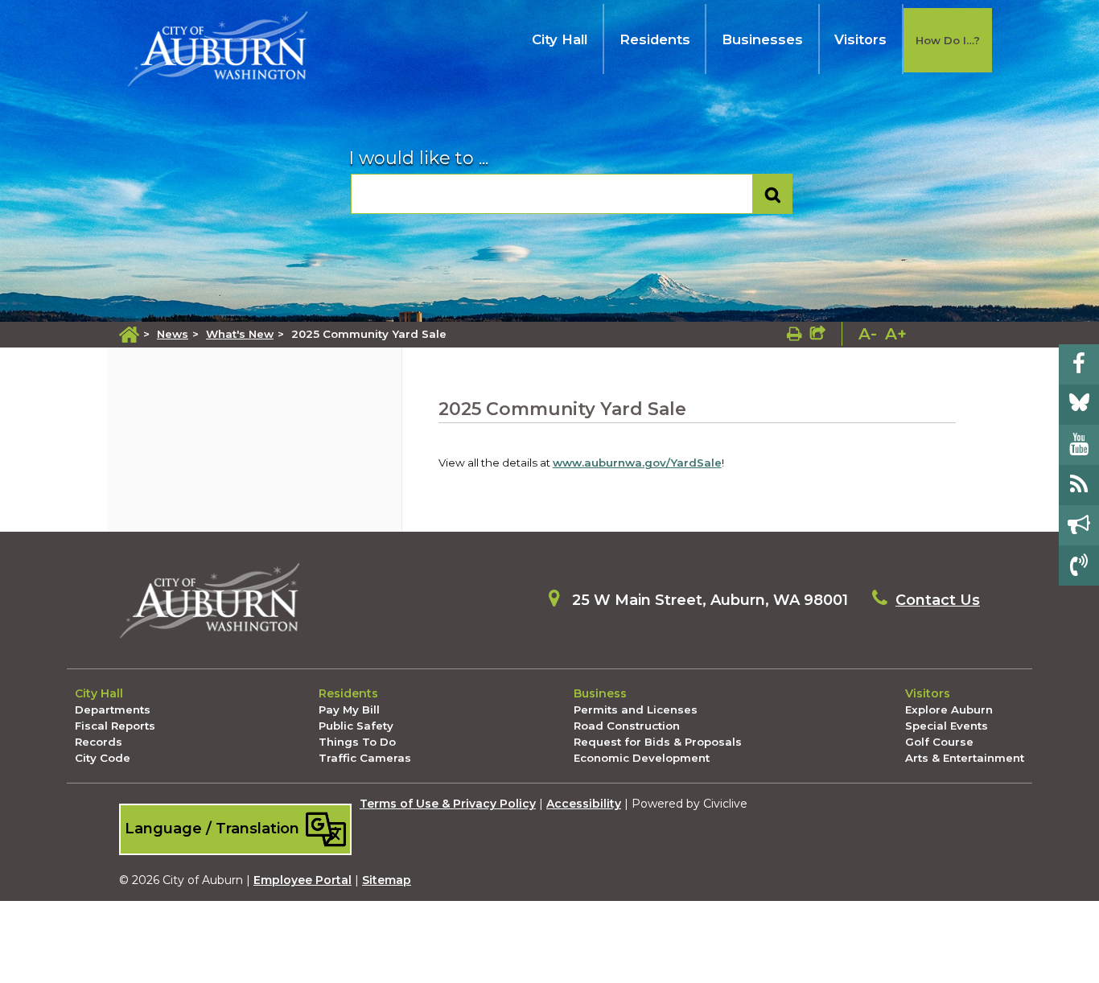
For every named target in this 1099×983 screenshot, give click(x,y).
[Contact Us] (1079, 565)
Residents (654, 39)
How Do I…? (948, 40)
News (172, 333)
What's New (240, 333)
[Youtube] (1079, 445)
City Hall (559, 39)
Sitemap (386, 880)
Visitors (860, 39)
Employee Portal (302, 880)
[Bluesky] (1079, 405)
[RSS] (1079, 485)
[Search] (772, 194)
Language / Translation (214, 828)
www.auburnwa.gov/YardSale (637, 462)
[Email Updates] (1079, 525)
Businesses (762, 39)
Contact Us (937, 600)
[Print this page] (794, 333)
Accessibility (583, 803)
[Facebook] (1079, 364)
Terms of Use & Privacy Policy (448, 803)
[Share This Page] (817, 334)
